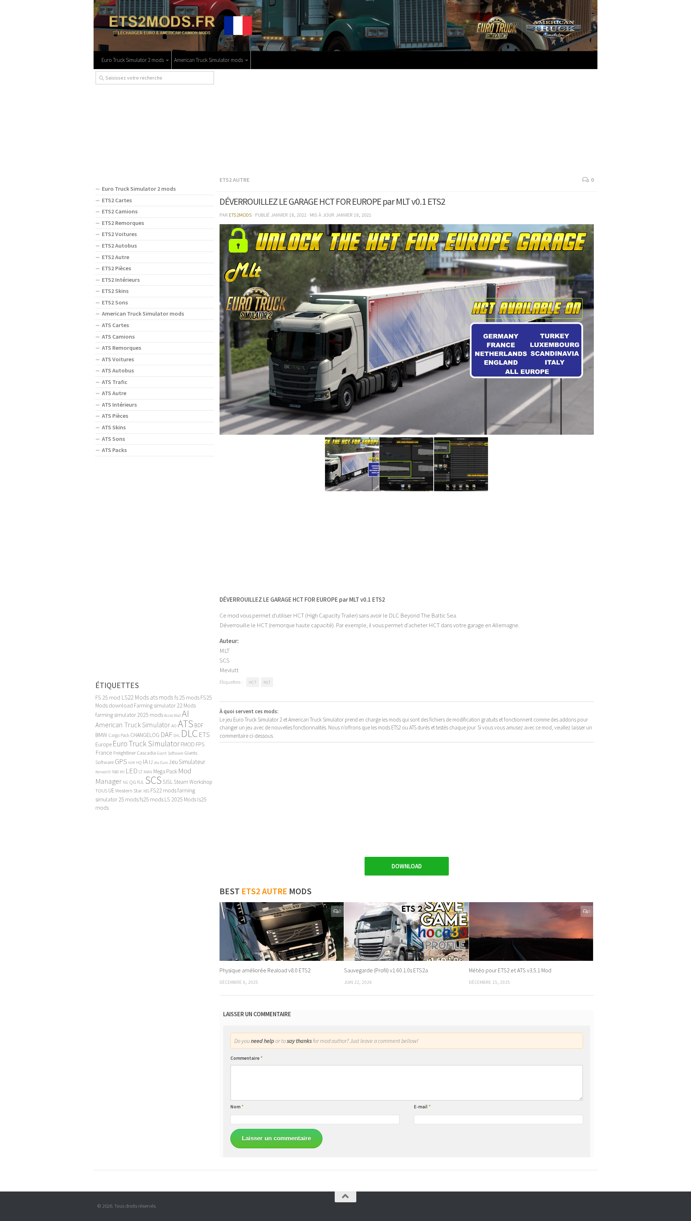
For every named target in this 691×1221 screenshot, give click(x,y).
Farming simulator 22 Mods (165, 705)
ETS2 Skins (115, 290)
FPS (200, 744)
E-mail (422, 1107)
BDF (198, 725)
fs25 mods (151, 799)
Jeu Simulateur (187, 762)
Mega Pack (165, 771)
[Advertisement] (406, 121)
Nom (237, 1107)
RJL (140, 782)
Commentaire (246, 1058)
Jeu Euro (161, 762)
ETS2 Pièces (116, 268)
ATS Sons (113, 438)
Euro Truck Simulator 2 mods (132, 59)
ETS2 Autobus (119, 245)
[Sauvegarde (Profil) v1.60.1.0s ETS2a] (406, 931)
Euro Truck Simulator (146, 744)
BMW (101, 734)
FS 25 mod (107, 697)
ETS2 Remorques (123, 222)
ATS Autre (114, 393)
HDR (131, 762)
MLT (267, 682)
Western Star (128, 790)
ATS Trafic (114, 381)
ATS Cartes (115, 325)
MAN (148, 771)
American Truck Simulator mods (208, 59)
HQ (138, 762)
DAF (166, 734)
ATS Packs (114, 449)
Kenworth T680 (107, 771)
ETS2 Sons (115, 302)
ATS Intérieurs (119, 404)
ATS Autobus (118, 370)
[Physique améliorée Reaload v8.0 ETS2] (282, 931)
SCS (153, 780)
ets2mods (240, 215)
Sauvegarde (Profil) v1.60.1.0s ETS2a (386, 970)
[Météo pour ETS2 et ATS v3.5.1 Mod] (531, 931)
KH (122, 771)
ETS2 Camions (119, 211)
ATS (185, 723)
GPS (121, 761)
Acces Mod (172, 715)
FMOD (188, 744)
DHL (176, 735)
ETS (204, 734)
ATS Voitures (118, 359)
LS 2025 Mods (180, 799)
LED (131, 770)
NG (125, 782)
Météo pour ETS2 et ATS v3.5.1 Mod (510, 970)
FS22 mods (163, 790)
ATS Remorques (121, 347)
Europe (103, 744)
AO (174, 725)
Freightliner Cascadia (134, 753)
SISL (168, 781)
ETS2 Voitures (119, 234)
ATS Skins (114, 427)
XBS (146, 790)
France (103, 752)
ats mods (161, 697)
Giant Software (170, 753)
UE (111, 790)
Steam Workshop (193, 781)
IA (145, 761)
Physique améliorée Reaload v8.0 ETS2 (265, 970)
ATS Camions (118, 336)
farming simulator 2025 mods (129, 714)
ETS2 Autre (234, 179)
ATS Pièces (115, 415)
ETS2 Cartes (117, 200)
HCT (253, 682)
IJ (151, 762)
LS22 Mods (135, 697)
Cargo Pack (118, 735)
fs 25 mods (187, 697)
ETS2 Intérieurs (121, 279)
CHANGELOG (144, 734)
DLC (189, 733)
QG (132, 782)
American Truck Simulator (132, 724)
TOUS (101, 790)
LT (141, 772)
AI (185, 713)
